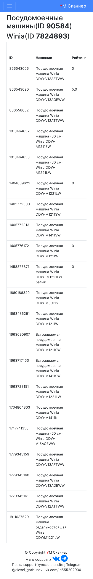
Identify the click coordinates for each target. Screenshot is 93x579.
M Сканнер (73, 6)
